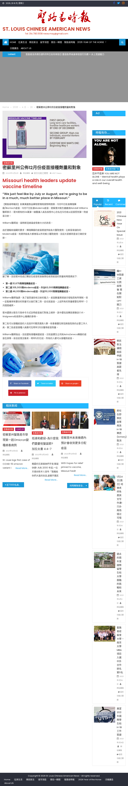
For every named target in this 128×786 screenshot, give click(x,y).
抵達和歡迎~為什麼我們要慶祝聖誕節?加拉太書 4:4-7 (45, 443)
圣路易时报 (8, 163)
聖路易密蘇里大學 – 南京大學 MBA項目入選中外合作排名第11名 (120, 650)
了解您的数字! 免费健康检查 (109, 173)
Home (13, 42)
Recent (109, 204)
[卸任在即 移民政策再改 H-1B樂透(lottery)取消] (104, 416)
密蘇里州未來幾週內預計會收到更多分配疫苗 (73, 443)
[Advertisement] (64, 80)
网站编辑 (26, 173)
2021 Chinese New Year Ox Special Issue (121, 223)
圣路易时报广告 (115, 164)
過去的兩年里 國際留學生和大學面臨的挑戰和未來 (119, 572)
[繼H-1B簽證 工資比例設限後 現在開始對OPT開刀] (104, 276)
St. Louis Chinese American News (46, 28)
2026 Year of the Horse (90, 42)
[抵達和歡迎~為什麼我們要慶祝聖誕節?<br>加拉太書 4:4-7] (45, 421)
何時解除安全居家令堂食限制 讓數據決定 (79, 485)
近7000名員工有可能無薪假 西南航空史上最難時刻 (15, 484)
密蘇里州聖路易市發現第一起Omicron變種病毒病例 (16, 440)
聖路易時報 (69, 42)
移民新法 (33, 42)
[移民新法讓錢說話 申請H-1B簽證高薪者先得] (104, 346)
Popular (98, 204)
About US (26, 48)
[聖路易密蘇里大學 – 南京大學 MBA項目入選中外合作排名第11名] (104, 633)
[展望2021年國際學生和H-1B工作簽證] (104, 714)
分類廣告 (14, 48)
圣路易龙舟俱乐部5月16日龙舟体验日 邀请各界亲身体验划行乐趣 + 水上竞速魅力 (65, 54)
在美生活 (22, 42)
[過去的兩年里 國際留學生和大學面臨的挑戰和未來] (104, 559)
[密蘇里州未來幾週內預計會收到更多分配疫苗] (75, 420)
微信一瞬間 (56, 42)
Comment (121, 204)
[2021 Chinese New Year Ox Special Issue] (104, 218)
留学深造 (44, 42)
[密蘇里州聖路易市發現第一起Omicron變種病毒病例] (16, 419)
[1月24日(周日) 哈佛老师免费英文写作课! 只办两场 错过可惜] (104, 482)
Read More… (22, 468)
